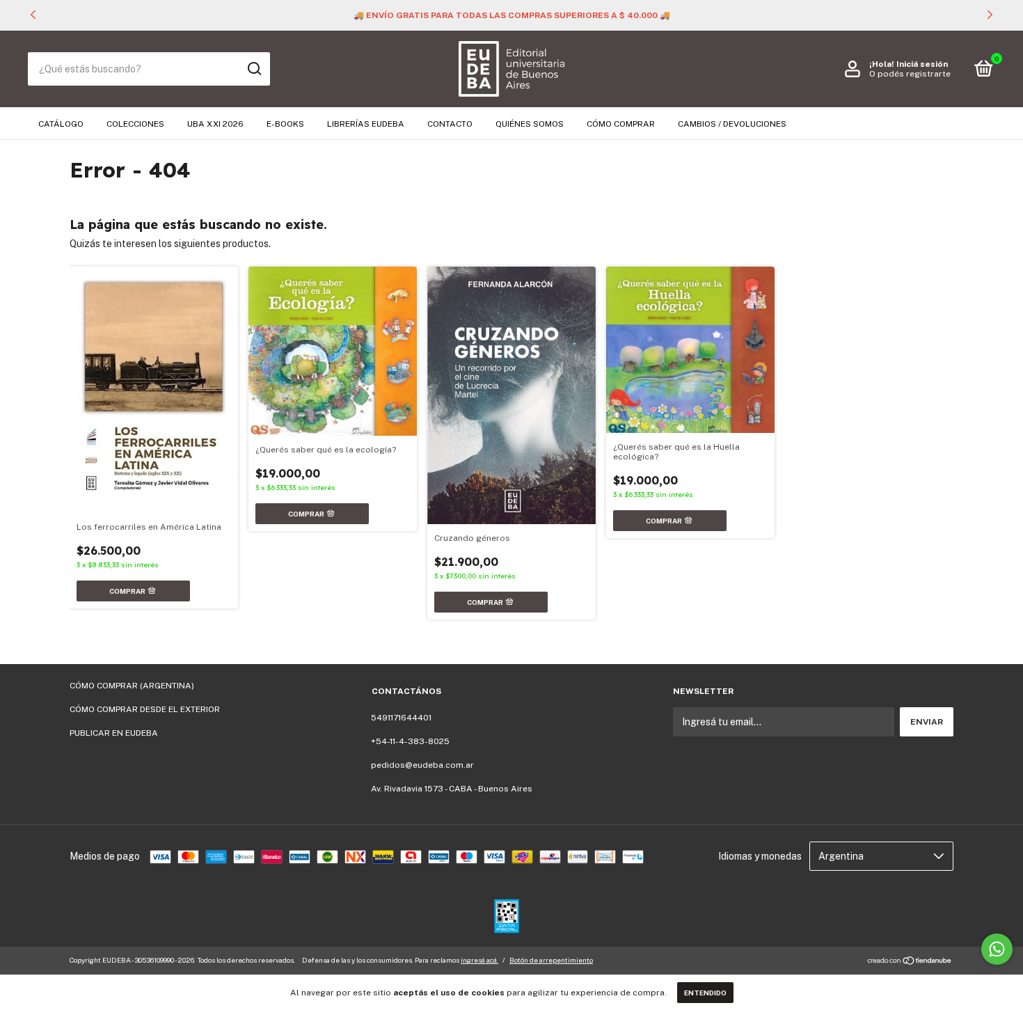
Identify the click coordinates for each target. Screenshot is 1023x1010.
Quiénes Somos (529, 124)
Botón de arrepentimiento (551, 960)
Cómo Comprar (621, 124)
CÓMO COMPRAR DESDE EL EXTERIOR (145, 709)
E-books (285, 124)
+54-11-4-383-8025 (410, 741)
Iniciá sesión (922, 64)
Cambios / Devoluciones (732, 124)
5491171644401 (401, 718)
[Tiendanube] (909, 962)
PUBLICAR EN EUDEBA (114, 733)
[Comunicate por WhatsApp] (997, 949)
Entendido (705, 992)
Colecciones (135, 124)
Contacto (450, 124)
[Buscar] (253, 68)
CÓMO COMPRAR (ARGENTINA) (132, 686)
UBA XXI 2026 (215, 124)
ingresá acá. (479, 960)
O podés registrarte (910, 74)
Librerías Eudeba (365, 124)
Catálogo (61, 124)
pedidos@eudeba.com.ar (422, 765)
